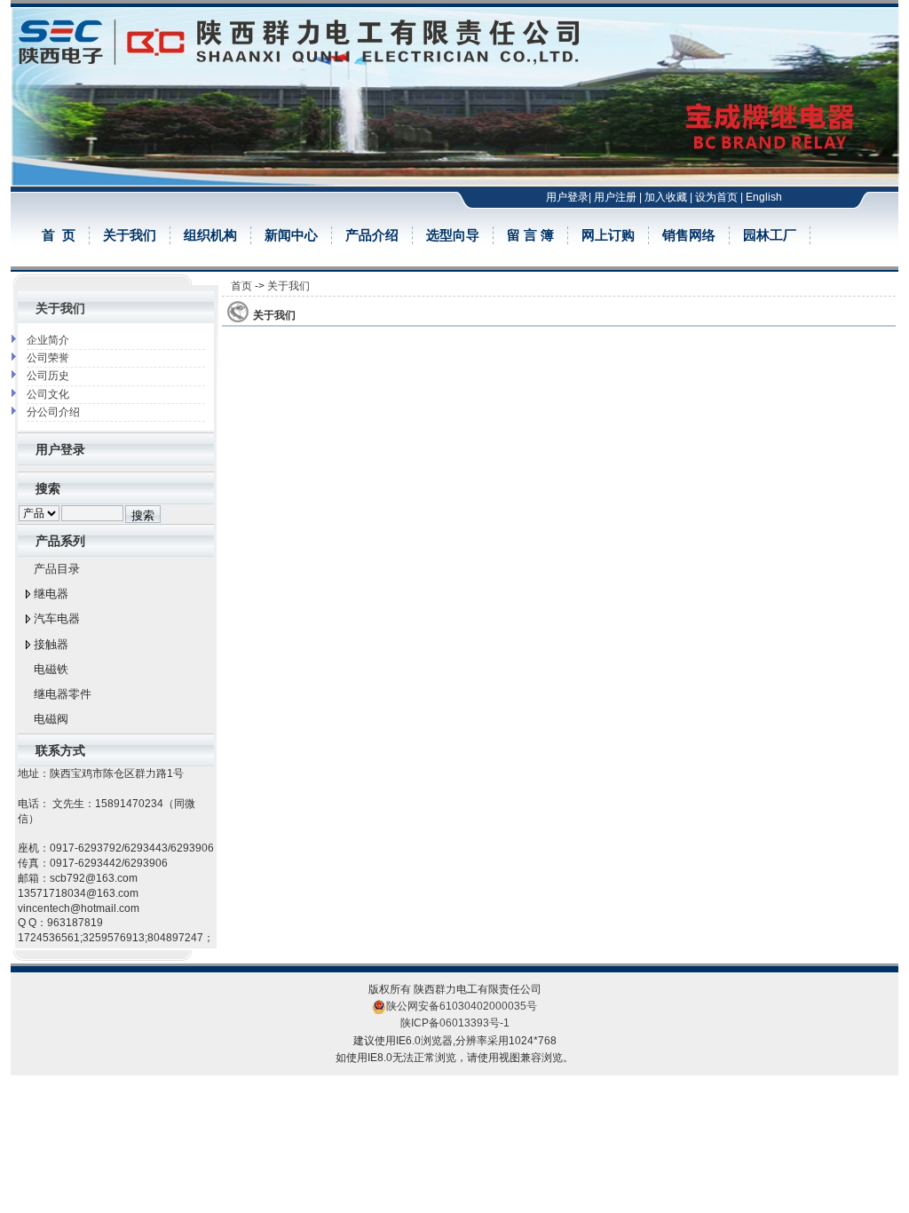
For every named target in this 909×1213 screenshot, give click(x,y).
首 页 (58, 234)
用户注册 (615, 197)
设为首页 (716, 197)
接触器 (51, 644)
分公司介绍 (53, 412)
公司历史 (48, 375)
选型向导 (452, 234)
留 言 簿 (530, 234)
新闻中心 (291, 234)
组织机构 (210, 234)
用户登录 (567, 197)
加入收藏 (665, 197)
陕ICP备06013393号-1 (455, 1023)
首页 (241, 286)
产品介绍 (372, 234)
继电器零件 (62, 694)
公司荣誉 (48, 358)
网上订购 (608, 234)
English (764, 197)
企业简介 (48, 340)
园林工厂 (769, 234)
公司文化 (48, 394)
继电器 (51, 593)
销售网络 (688, 234)
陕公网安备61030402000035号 (461, 1006)
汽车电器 (57, 618)
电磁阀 (51, 718)
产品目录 (57, 568)
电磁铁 (51, 669)
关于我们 (129, 234)
